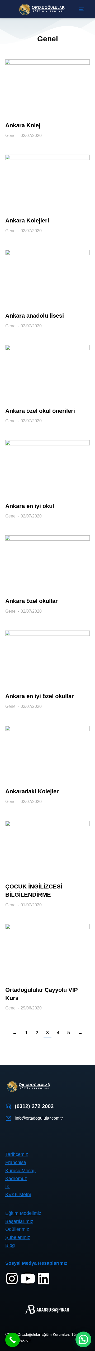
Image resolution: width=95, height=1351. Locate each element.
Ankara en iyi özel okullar (39, 696)
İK (7, 1186)
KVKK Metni (18, 1194)
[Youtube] (27, 1278)
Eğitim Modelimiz (23, 1213)
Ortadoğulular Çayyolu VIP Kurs (41, 994)
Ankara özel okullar (31, 601)
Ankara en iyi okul (29, 506)
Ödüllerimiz (17, 1229)
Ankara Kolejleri (27, 220)
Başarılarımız (19, 1221)
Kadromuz (16, 1178)
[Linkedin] (43, 1278)
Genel (11, 135)
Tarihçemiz (16, 1154)
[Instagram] (11, 1278)
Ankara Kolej (22, 125)
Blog (10, 1245)
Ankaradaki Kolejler (32, 791)
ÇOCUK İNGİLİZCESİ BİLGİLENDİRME (33, 890)
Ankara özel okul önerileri (40, 411)
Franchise (15, 1162)
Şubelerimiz (17, 1237)
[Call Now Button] (12, 1340)
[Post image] (47, 87)
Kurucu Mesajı (20, 1170)
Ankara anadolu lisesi (34, 315)
